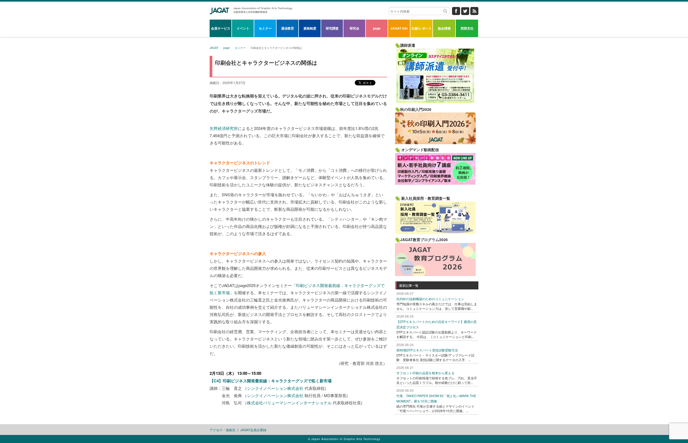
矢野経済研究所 (224, 128)
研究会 (354, 28)
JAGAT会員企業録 (253, 429)
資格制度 (309, 28)
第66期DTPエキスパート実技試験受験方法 (427, 350)
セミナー (265, 28)
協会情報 (444, 28)
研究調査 (332, 28)
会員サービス (220, 28)
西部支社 (467, 28)
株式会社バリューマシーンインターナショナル (289, 402)
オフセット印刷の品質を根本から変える (425, 373)
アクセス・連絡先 (222, 429)
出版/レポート (421, 28)
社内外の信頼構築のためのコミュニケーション (430, 298)
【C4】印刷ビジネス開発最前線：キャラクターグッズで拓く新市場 (271, 381)
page (377, 28)
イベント (242, 28)
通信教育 (287, 28)
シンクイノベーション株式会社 (275, 388)
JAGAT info (399, 28)
